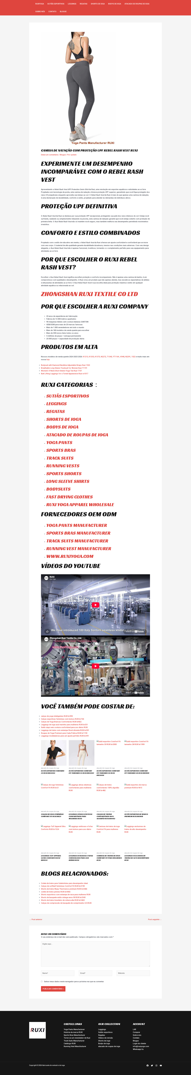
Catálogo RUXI (70, 1043)
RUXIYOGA (39, 4)
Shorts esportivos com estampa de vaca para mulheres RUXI (65, 894)
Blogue (63, 11)
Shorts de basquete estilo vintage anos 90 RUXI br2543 (63, 897)
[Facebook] (148, 1066)
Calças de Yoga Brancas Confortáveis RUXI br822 (61, 722)
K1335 (91, 357)
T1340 (109, 357)
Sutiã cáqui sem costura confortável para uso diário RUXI (64, 727)
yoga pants (59, 442)
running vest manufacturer (78, 548)
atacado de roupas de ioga (137, 4)
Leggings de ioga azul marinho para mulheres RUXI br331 (64, 725)
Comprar (136, 1032)
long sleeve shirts (67, 481)
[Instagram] (156, 1066)
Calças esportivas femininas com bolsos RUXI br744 (62, 719)
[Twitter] (152, 1066)
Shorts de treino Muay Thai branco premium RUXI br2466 (64, 889)
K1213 (85, 357)
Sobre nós (40, 11)
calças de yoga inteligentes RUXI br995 (57, 716)
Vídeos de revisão (105, 1038)
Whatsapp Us (138, 1049)
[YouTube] (161, 1066)
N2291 (128, 357)
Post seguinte (155, 919)
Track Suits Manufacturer (74, 1041)
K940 (122, 357)
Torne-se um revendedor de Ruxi (77, 1038)
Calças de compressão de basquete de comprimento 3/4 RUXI (66, 903)
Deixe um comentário (49, 155)
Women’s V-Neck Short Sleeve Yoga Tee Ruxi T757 (61, 371)
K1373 (97, 357)
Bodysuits (58, 489)
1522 (133, 357)
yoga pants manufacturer (76, 525)
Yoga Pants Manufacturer (74, 1029)
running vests (62, 466)
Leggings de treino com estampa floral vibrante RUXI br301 (65, 730)
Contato (52, 11)
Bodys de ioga (114, 4)
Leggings (72, 4)
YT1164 (116, 357)
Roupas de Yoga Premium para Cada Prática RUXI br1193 (64, 733)
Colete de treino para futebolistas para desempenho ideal (64, 883)
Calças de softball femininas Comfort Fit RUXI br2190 (63, 886)
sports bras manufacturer (78, 533)
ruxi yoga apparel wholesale (80, 504)
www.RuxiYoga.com (69, 556)
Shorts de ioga (98, 4)
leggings (56, 404)
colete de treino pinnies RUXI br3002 (55, 892)
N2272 (103, 357)
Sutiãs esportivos (55, 4)
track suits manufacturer (77, 541)
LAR (134, 1029)
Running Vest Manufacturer (75, 1046)
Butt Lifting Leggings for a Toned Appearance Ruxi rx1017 (64, 374)
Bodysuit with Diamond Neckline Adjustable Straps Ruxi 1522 (65, 365)
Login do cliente (139, 1043)
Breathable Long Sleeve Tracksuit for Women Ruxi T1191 (64, 368)
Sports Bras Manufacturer (74, 1035)
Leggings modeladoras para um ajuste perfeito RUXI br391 (65, 736)
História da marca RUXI (73, 1032)
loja (48, 359)
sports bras (61, 450)
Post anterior (35, 919)
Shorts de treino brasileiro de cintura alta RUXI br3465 (63, 900)
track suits (60, 458)
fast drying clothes (69, 497)
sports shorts (63, 473)
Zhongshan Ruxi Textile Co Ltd (89, 294)
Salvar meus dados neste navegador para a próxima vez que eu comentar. (74, 982)
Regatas (83, 4)
